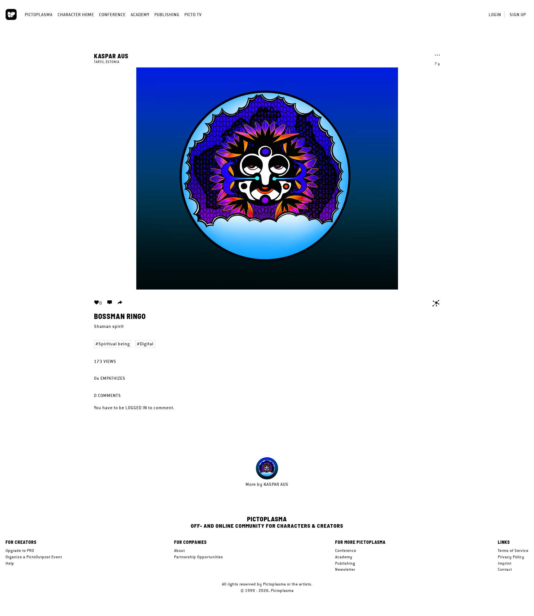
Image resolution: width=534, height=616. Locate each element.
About (179, 550)
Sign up (518, 14)
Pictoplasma (39, 14)
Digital (147, 344)
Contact (505, 569)
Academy (140, 14)
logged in (136, 408)
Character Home (76, 14)
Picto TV (193, 14)
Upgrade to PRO (20, 550)
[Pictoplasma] (11, 14)
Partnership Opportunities (198, 556)
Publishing (166, 14)
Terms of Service (513, 550)
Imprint (504, 563)
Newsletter (345, 569)
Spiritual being (114, 344)
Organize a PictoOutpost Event (34, 556)
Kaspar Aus (111, 55)
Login (495, 14)
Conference (112, 14)
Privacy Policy (511, 556)
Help (10, 563)
